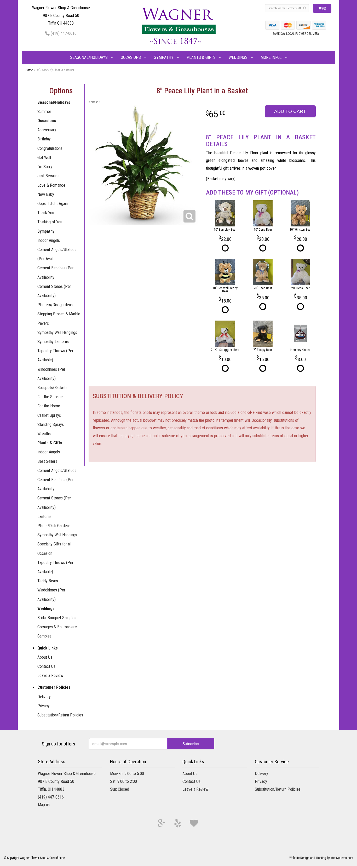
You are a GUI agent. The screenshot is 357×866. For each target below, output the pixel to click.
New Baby (45, 194)
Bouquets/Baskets (52, 387)
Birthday (44, 138)
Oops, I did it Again (52, 203)
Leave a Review (50, 675)
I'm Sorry (44, 166)
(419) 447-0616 (63, 33)
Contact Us (46, 666)
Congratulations (49, 148)
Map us (44, 804)
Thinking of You (49, 221)
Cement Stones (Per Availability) (54, 291)
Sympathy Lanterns (53, 341)
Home (29, 70)
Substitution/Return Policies (60, 715)
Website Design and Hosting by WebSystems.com (321, 858)
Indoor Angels (48, 240)
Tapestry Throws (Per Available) (55, 355)
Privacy (43, 705)
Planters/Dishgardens (55, 304)
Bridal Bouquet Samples (56, 617)
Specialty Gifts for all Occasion (54, 549)
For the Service (50, 396)
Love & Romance (51, 185)
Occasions (131, 57)
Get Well (44, 157)
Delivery (44, 696)
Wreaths (44, 433)
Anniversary (46, 129)
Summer (44, 111)
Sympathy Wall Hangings (57, 332)
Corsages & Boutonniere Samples (57, 631)
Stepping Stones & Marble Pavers (58, 318)
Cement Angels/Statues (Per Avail (56, 254)
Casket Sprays (49, 415)
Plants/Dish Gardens (54, 525)
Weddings (238, 57)
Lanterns (44, 516)
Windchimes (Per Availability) (51, 374)
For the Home (48, 405)
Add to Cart (290, 111)
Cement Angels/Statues (56, 470)
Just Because (48, 175)
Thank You (45, 212)
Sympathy (164, 57)
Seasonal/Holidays (89, 57)
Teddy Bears (47, 580)
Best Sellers (47, 461)
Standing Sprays (50, 424)
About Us (44, 657)
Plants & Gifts (201, 57)
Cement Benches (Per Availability (55, 272)
